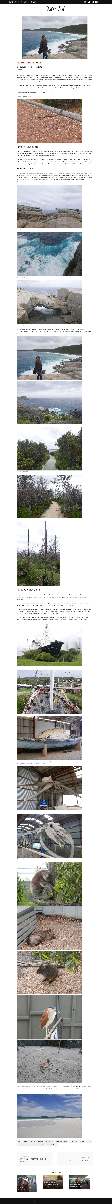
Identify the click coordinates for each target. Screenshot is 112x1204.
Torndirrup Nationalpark (29, 1144)
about (26, 1)
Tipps (19, 1144)
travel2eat (56, 8)
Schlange (82, 1141)
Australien (30, 62)
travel (17, 1)
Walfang (44, 1144)
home (11, 1)
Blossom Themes (64, 1201)
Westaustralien (52, 1144)
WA (38, 1144)
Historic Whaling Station (61, 1141)
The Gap (89, 1141)
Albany (19, 1141)
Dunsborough (36, 77)
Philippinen (82, 1182)
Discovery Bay (49, 1141)
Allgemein (20, 62)
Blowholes (40, 1141)
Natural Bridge (73, 1141)
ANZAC (26, 1141)
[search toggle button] (101, 1)
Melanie (20, 69)
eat (22, 1)
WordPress (79, 1201)
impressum (33, 1)
